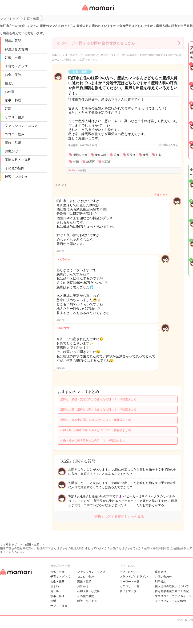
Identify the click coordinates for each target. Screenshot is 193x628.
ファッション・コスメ (21, 126)
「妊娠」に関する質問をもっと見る (117, 516)
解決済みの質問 (16, 49)
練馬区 (90, 161)
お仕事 (10, 92)
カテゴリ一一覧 (129, 586)
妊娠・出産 (13, 58)
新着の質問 (13, 41)
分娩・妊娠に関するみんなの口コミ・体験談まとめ (92, 440)
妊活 (8, 109)
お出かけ (11, 151)
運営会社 (160, 572)
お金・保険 (13, 75)
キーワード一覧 (129, 581)
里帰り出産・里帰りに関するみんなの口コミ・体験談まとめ (98, 409)
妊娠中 (160, 155)
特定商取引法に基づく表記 (172, 591)
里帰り (131, 155)
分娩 (116, 155)
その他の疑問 (14, 168)
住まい (10, 83)
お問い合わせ (163, 576)
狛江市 (106, 161)
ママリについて (129, 572)
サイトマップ (128, 591)
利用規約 (160, 581)
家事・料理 (13, 100)
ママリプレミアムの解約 (170, 601)
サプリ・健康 (14, 117)
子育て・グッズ (16, 66)
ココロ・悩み (14, 134)
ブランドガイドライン (134, 576)
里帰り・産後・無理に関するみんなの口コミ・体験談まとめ (98, 399)
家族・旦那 (13, 143)
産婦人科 (100, 155)
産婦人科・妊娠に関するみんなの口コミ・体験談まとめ (95, 430)
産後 (146, 155)
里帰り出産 (80, 155)
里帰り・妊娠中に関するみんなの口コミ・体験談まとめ (95, 419)
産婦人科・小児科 (18, 159)
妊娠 (76, 161)
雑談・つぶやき (16, 176)
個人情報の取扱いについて (172, 586)
